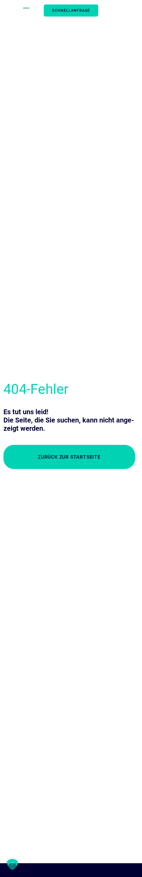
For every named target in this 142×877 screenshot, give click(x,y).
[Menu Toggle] (124, 10)
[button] (12, 864)
